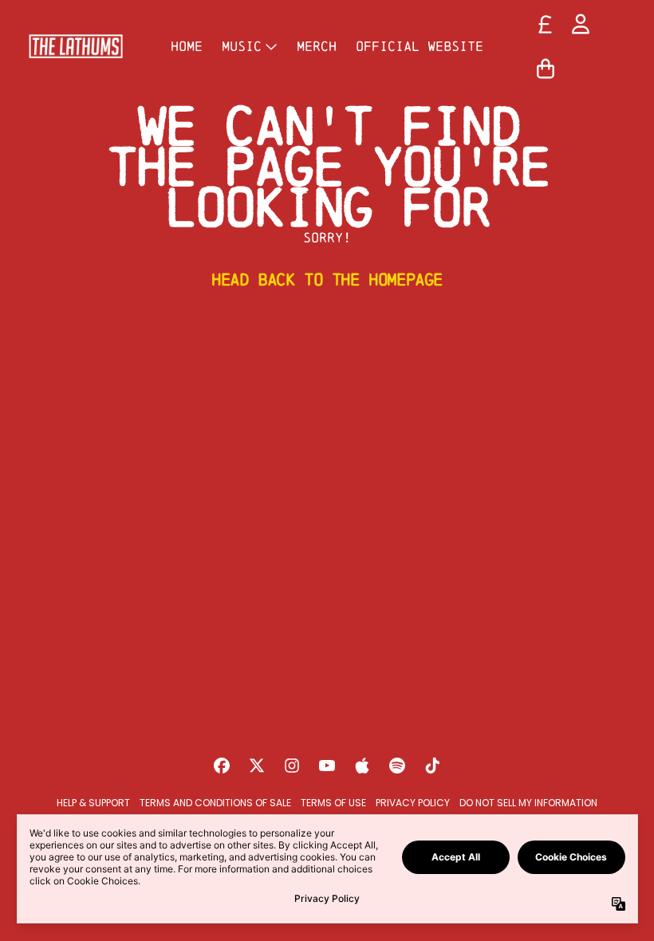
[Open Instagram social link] (291, 765)
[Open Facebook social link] (221, 765)
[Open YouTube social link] (327, 765)
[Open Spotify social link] (397, 765)
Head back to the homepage (327, 279)
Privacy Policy (413, 802)
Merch (317, 45)
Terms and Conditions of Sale (215, 802)
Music (242, 45)
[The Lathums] (76, 46)
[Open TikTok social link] (432, 765)
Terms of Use (333, 802)
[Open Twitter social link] (256, 765)
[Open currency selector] (545, 23)
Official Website (419, 45)
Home (187, 45)
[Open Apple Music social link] (362, 765)
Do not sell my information (528, 802)
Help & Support (93, 802)
